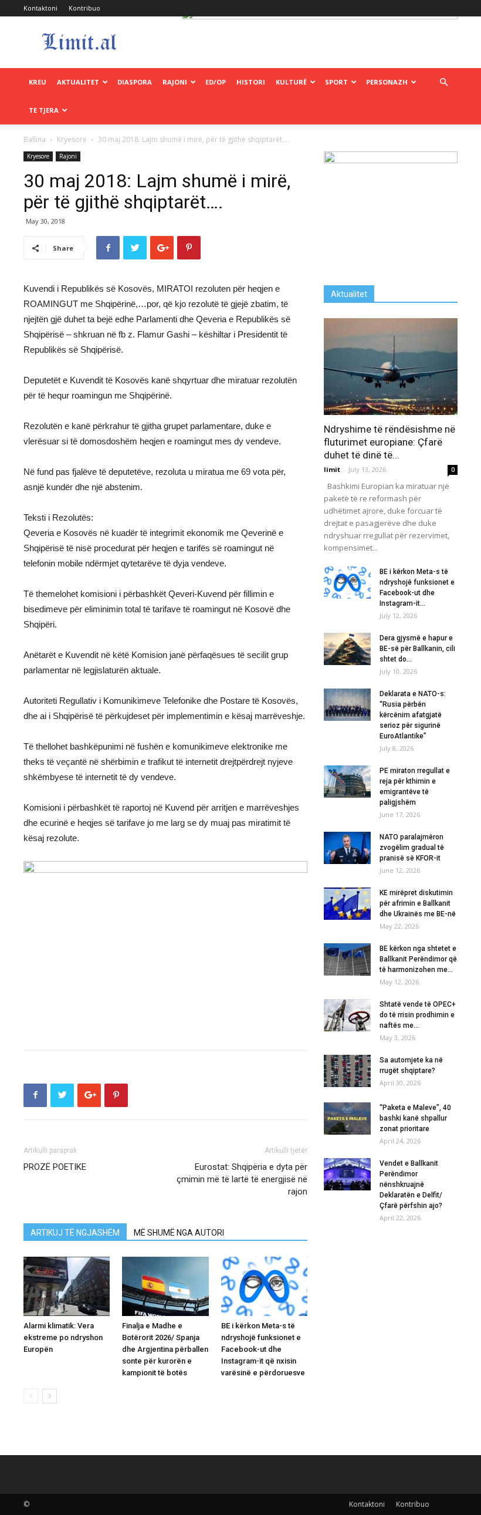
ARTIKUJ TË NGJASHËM (75, 1232)
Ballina (34, 139)
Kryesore (72, 139)
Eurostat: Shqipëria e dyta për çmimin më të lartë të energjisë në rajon (242, 1179)
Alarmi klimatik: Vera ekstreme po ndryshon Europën (63, 1337)
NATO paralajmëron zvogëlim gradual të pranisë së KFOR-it (412, 847)
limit (332, 469)
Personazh (387, 81)
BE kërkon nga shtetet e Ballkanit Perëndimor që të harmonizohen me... (418, 959)
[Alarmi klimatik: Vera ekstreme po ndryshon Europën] (66, 1286)
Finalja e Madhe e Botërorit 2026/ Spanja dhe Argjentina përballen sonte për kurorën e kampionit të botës (165, 1349)
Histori (250, 81)
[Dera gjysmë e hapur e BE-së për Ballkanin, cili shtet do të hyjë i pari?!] (347, 649)
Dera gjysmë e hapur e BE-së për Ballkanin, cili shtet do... (417, 648)
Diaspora (134, 81)
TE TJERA (44, 110)
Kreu (37, 81)
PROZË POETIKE (54, 1167)
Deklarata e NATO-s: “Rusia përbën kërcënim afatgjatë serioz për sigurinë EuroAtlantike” (413, 715)
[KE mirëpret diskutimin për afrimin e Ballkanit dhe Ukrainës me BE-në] (347, 904)
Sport (336, 81)
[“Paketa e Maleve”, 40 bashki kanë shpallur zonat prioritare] (347, 1118)
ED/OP (215, 81)
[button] (443, 82)
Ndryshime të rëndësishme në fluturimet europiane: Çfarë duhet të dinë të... (389, 442)
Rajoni (174, 81)
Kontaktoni (40, 8)
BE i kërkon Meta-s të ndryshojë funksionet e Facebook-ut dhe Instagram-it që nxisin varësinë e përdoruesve (263, 1349)
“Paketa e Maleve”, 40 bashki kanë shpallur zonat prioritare (415, 1118)
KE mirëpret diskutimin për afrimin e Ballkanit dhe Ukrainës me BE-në (418, 903)
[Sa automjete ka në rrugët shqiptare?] (347, 1071)
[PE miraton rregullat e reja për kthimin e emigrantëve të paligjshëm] (347, 781)
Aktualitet (78, 81)
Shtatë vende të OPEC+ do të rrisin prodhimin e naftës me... (418, 1015)
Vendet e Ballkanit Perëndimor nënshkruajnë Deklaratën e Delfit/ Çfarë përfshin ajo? (411, 1184)
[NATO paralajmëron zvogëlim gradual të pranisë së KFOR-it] (347, 848)
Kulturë (291, 81)
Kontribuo (84, 8)
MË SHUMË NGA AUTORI (179, 1232)
